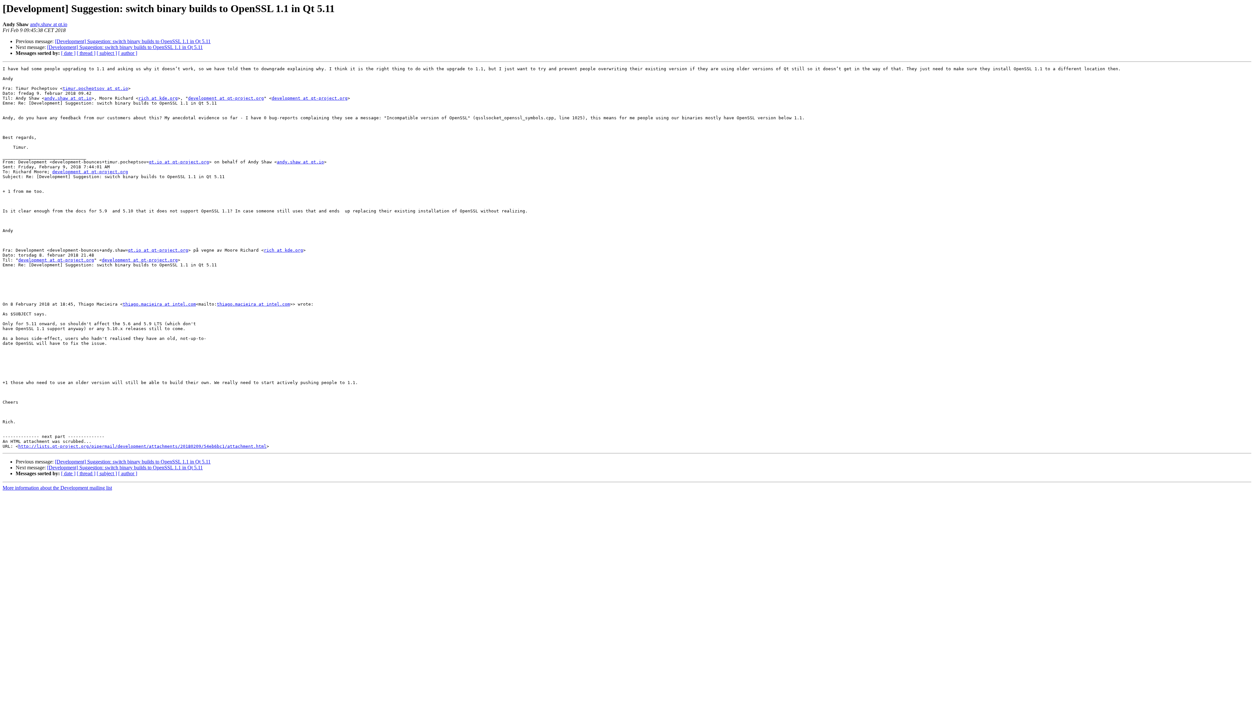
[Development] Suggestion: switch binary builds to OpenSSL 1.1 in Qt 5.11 (133, 41)
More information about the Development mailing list (57, 488)
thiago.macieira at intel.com (159, 304)
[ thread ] (86, 53)
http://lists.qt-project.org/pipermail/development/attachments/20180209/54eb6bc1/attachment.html (142, 446)
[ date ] (68, 53)
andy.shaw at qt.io (48, 24)
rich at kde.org (158, 98)
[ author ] (127, 53)
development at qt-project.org (226, 98)
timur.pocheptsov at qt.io (95, 88)
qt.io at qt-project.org (179, 162)
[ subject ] (107, 53)
